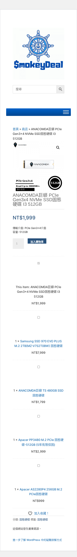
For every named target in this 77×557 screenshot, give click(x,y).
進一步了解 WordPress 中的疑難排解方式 (37, 539)
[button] (58, 147)
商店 (25, 129)
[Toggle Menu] (66, 112)
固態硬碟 (24, 519)
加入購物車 (37, 241)
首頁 (16, 129)
